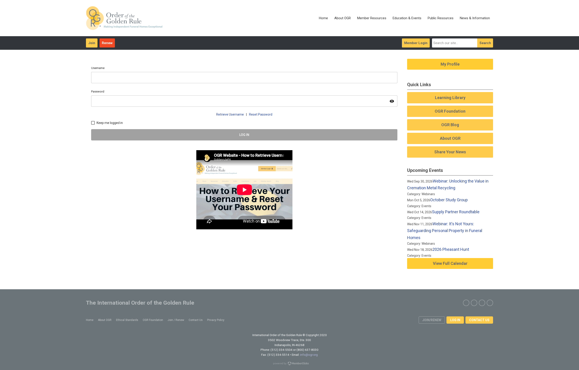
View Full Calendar (450, 263)
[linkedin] (490, 303)
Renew (107, 43)
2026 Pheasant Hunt (450, 249)
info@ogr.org (309, 354)
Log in (455, 320)
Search (485, 43)
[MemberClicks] (124, 18)
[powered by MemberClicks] (289, 364)
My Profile (450, 64)
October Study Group (449, 199)
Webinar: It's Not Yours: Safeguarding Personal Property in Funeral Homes (444, 230)
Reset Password (260, 114)
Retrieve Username (230, 114)
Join (91, 43)
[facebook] (466, 303)
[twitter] (474, 303)
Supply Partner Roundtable (455, 211)
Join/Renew (431, 320)
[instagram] (482, 303)
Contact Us (479, 320)
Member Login (415, 43)
